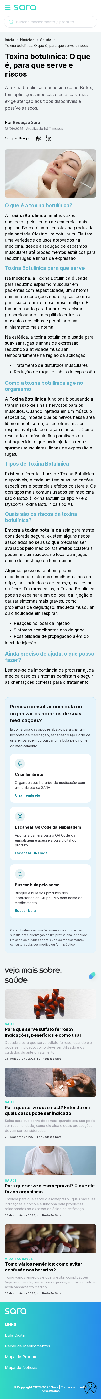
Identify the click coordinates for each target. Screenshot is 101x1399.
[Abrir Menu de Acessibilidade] (90, 1388)
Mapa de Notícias (21, 1367)
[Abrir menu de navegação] (7, 7)
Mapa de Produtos (22, 1356)
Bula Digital (15, 1335)
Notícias (27, 40)
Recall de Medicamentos (27, 1346)
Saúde (45, 40)
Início (9, 40)
